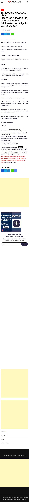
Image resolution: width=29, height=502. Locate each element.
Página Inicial (4, 435)
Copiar (20, 147)
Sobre (2, 439)
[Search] (27, 2)
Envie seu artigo (4, 443)
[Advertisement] (14, 192)
